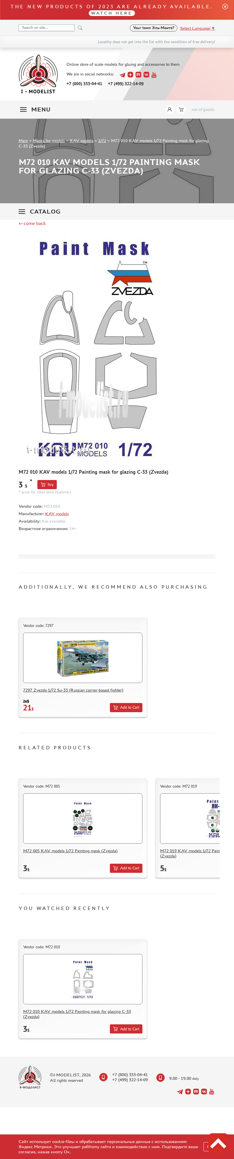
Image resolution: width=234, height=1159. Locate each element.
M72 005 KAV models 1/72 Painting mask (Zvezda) (70, 850)
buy (51, 484)
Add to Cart (129, 707)
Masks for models (49, 140)
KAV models (81, 140)
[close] (223, 10)
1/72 (102, 140)
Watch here (111, 13)
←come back (32, 223)
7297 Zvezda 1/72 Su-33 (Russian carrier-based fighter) (73, 690)
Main (23, 140)
